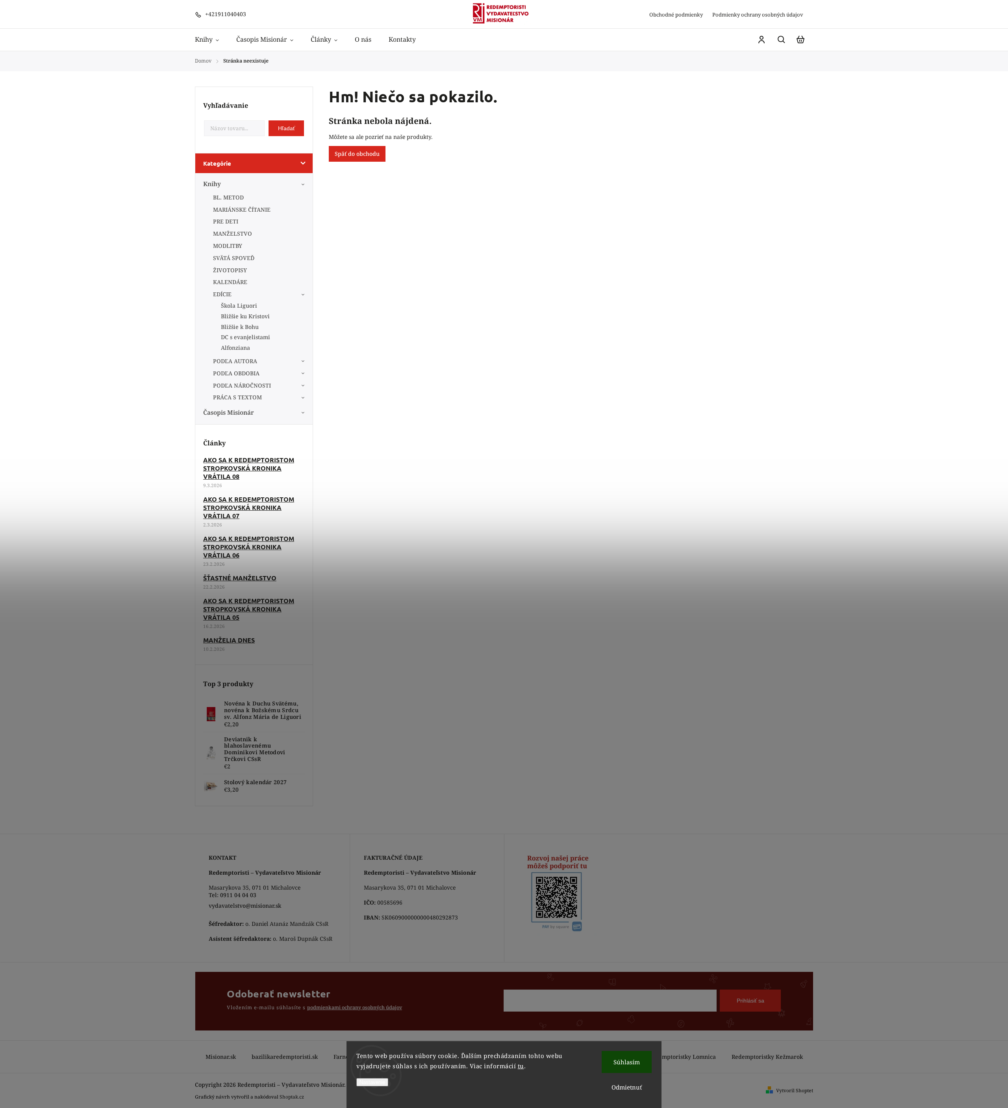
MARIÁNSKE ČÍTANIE (242, 209)
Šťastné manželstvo (239, 578)
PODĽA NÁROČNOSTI (242, 385)
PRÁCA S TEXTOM (237, 397)
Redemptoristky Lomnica (682, 1056)
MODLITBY (227, 245)
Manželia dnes (229, 640)
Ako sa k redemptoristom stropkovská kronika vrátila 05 (248, 608)
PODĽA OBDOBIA (236, 373)
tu (521, 1066)
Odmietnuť (626, 1087)
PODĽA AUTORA (235, 361)
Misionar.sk (221, 1056)
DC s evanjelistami (245, 337)
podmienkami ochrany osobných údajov (354, 1007)
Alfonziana (235, 347)
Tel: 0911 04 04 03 (232, 895)
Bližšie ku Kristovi (245, 316)
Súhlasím (626, 1062)
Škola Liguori (239, 305)
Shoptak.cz (292, 1096)
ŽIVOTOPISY (230, 270)
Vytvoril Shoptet (794, 1090)
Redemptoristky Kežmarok (767, 1056)
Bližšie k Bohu (240, 327)
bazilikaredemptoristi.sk (285, 1056)
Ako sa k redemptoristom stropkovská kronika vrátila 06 (248, 546)
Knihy (212, 184)
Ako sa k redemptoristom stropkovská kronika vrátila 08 (248, 468)
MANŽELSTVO (232, 233)
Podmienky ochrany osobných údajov (757, 14)
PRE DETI (225, 221)
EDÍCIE (222, 294)
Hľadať (286, 128)
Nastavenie (372, 1082)
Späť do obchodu (357, 153)
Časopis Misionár (228, 412)
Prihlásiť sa (750, 1000)
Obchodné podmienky (676, 14)
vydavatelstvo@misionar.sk (245, 905)
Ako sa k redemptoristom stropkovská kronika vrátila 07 (248, 507)
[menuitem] (211, 40)
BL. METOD (228, 197)
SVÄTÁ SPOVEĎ (233, 258)
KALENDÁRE (230, 282)
